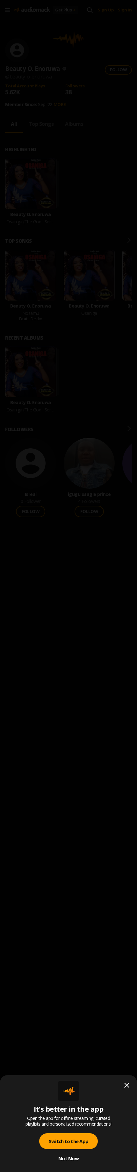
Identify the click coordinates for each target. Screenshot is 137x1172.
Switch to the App (68, 1141)
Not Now (68, 1158)
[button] (68, 586)
